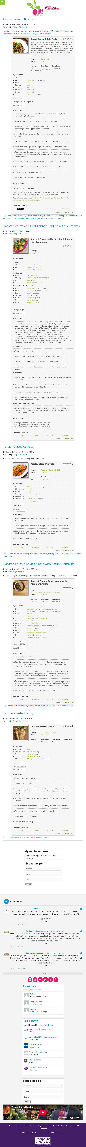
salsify (29, 749)
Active (32, 990)
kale (28, 78)
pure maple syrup (33, 623)
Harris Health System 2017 (40, 1029)
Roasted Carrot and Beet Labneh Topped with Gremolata (41, 226)
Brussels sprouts (33, 626)
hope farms (37, 216)
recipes (17, 218)
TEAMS (76, 1126)
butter (29, 496)
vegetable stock (33, 621)
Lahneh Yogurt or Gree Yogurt (38, 278)
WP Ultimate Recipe (68, 212)
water (29, 491)
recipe (62, 216)
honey (29, 489)
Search (69, 1126)
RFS (22, 218)
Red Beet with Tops (34, 275)
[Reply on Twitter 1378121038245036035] (11, 924)
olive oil (29, 94)
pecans (29, 628)
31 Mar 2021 (60, 931)
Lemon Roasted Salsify (18, 713)
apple (29, 611)
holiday (31, 706)
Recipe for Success (62, 31)
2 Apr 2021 (53, 909)
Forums (33, 1126)
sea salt (30, 616)
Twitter (23, 924)
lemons (30, 300)
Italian (43, 61)
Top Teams (30, 1020)
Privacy (44, 1128)
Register (47, 1126)
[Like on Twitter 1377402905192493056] (18, 946)
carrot (19, 554)
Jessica (33, 1009)
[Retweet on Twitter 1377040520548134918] (15, 968)
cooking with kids (30, 554)
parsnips (30, 609)
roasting (17, 837)
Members (29, 986)
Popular (38, 990)
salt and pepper (32, 756)
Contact (25, 1126)
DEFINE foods (35, 1060)
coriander (30, 90)
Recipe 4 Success (20, 27)
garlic (29, 295)
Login (40, 1126)
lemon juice (31, 87)
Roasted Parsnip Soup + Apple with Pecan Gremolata (38, 563)
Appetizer (44, 470)
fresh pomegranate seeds (36, 633)
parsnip (52, 706)
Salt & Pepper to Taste (35, 270)
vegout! (44, 218)
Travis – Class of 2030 (38, 1052)
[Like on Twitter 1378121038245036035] (18, 924)
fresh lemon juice (33, 494)
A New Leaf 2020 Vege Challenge (43, 1037)
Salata (36, 909)
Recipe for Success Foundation (68, 554)
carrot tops (31, 80)
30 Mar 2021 (60, 953)
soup (71, 706)
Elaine (32, 994)
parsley (29, 85)
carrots (29, 487)
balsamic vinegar (33, 637)
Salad (51, 470)
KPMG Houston (35, 1045)
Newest (26, 990)
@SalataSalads (43, 909)
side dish (30, 837)
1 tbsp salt (30, 92)
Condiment (45, 59)
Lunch (40, 592)
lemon (50, 216)
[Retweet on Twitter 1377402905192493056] (15, 946)
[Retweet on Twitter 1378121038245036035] (15, 924)
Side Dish (56, 470)
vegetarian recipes (32, 218)
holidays (38, 706)
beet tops (30, 291)
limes (29, 280)
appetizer (12, 554)
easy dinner (27, 216)
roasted (64, 706)
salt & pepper (32, 501)
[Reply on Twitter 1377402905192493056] (11, 946)
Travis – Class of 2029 (38, 1067)
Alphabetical (48, 1025)
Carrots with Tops (33, 265)
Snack (53, 592)
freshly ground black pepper (37, 618)
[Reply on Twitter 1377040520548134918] (11, 968)
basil (28, 83)
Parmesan (31, 298)
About (18, 1126)
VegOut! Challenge (56, 218)
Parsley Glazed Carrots (18, 446)
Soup (58, 592)
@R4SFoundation (49, 931)
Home (11, 1126)
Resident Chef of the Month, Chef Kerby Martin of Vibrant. (27, 34)
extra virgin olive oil (34, 267)
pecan (58, 706)
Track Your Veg (58, 1126)
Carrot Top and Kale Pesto (20, 19)
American (44, 472)
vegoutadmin (18, 572)
